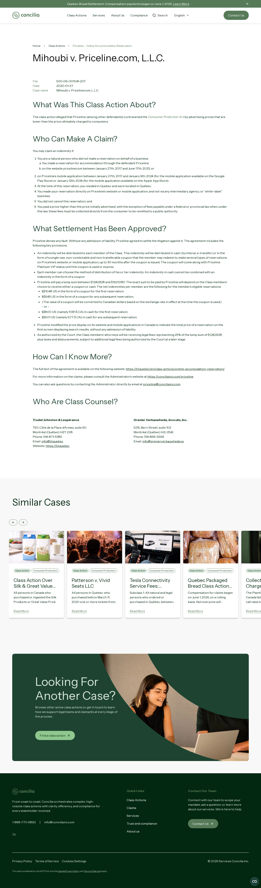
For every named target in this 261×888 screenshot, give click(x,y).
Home (37, 46)
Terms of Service (47, 861)
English (179, 15)
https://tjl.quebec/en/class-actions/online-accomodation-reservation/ (175, 369)
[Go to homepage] (25, 15)
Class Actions (57, 46)
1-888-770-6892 (24, 822)
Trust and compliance (142, 823)
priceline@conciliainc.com (161, 384)
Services (133, 816)
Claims (131, 808)
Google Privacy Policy (68, 871)
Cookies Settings (74, 861)
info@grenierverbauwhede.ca (163, 441)
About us (133, 831)
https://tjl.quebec (58, 446)
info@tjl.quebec (52, 441)
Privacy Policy (22, 861)
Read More (21, 611)
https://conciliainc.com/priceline (170, 376)
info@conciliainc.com (59, 822)
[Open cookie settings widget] (254, 881)
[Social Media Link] (14, 834)
